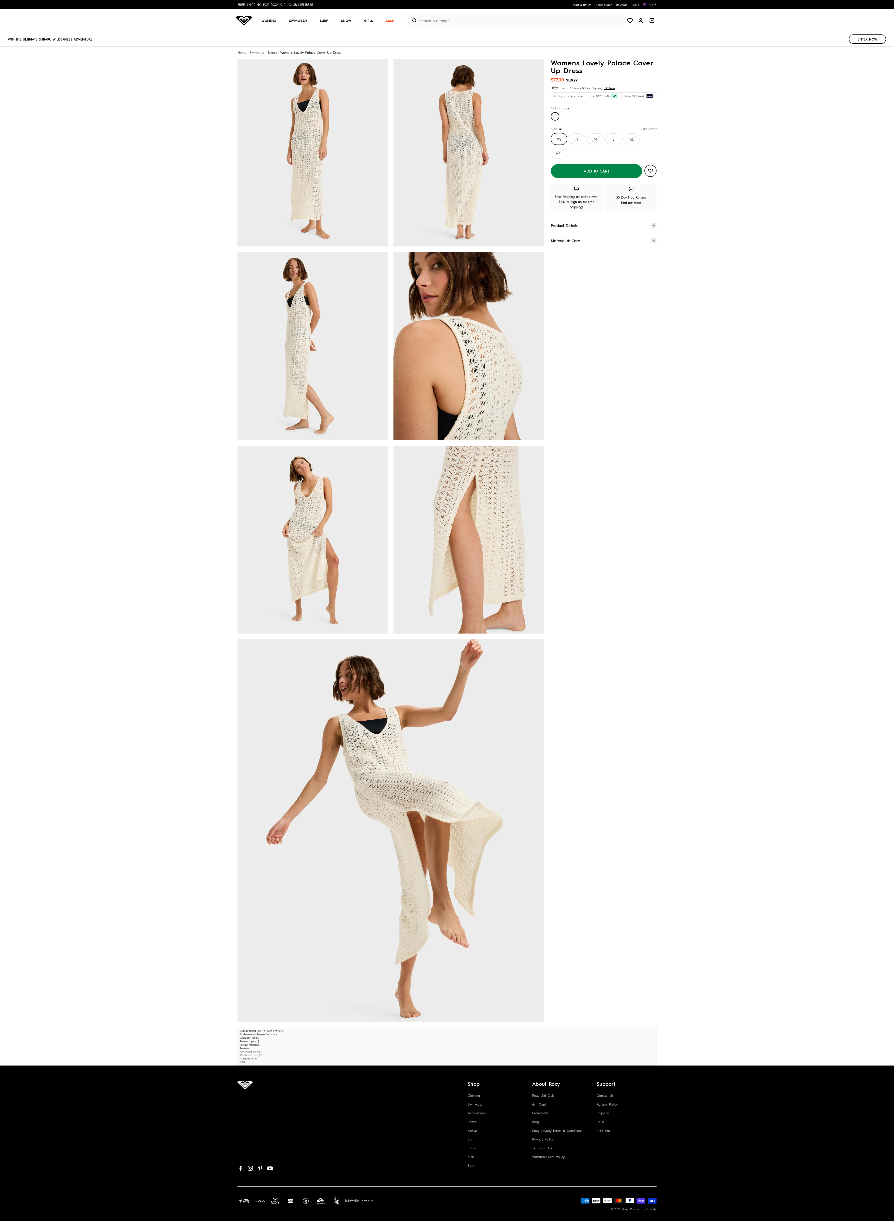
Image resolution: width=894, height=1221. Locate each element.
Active (472, 1130)
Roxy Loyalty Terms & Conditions (557, 1130)
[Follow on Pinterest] (260, 1168)
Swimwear (298, 20)
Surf (324, 20)
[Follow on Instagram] (250, 1168)
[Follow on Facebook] (240, 1168)
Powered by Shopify (643, 1209)
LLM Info (603, 1130)
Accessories (477, 1113)
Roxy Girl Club (543, 1095)
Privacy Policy (542, 1139)
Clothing (474, 1095)
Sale (390, 20)
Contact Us (605, 1095)
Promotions (540, 1113)
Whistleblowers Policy (548, 1156)
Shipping (603, 1113)
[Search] (412, 20)
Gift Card (539, 1104)
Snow (346, 20)
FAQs (600, 1122)
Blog (535, 1122)
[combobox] (520, 20)
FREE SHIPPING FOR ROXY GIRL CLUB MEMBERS (275, 4)
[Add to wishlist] (650, 171)
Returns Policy (607, 1104)
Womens (268, 20)
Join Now (609, 88)
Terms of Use (542, 1148)
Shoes (472, 1122)
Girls (368, 20)
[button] (270, 20)
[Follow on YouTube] (270, 1168)
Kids (471, 1156)
